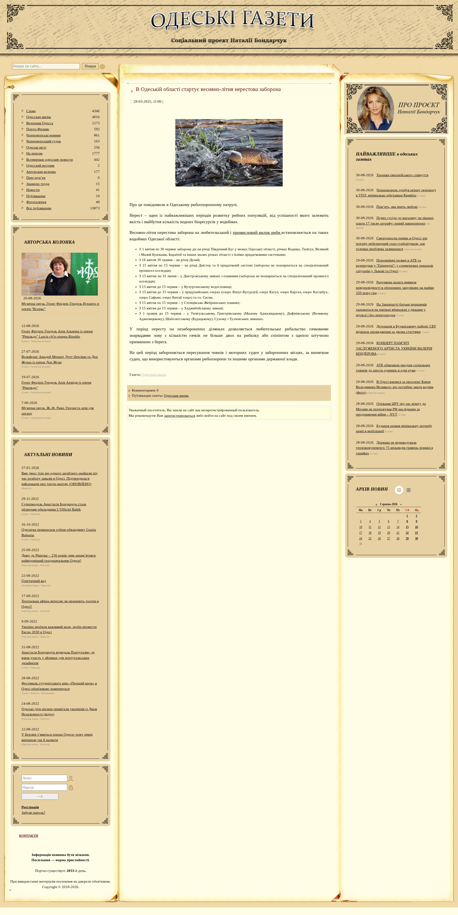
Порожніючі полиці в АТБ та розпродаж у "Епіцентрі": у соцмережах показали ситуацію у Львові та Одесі (394, 265)
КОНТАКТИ (28, 836)
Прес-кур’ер (63, 178)
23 (416, 532)
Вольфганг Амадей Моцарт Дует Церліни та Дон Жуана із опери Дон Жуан (59, 359)
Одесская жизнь (63, 117)
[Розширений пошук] (102, 66)
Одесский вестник (63, 165)
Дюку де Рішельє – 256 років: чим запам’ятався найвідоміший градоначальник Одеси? (58, 558)
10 (360, 527)
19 (379, 532)
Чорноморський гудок (63, 141)
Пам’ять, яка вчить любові (396, 207)
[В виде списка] (408, 490)
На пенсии (63, 153)
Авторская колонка (63, 172)
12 (379, 527)
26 (379, 538)
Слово (63, 111)
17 (360, 532)
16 (416, 527)
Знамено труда (63, 184)
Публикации (63, 196)
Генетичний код (33, 581)
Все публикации (63, 208)
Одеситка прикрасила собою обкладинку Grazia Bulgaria (58, 532)
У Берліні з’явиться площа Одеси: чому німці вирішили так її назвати (57, 737)
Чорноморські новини (63, 135)
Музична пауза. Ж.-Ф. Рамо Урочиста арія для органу (57, 410)
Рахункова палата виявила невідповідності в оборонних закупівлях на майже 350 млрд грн (395, 287)
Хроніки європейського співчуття (402, 175)
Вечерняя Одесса (63, 123)
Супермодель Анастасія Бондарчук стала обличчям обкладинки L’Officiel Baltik (53, 507)
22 (407, 532)
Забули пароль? (33, 812)
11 (370, 527)
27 (388, 538)
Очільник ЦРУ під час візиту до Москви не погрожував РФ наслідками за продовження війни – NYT (391, 409)
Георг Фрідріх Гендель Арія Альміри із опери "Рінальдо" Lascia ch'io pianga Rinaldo (57, 334)
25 (370, 538)
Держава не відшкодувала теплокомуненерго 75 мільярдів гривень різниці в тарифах (394, 448)
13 (388, 527)
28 (397, 538)
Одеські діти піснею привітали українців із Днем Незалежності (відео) (59, 711)
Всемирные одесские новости (63, 159)
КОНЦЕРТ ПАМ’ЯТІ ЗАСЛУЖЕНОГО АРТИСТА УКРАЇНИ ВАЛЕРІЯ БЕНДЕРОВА (394, 348)
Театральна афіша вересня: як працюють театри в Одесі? (60, 603)
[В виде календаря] (399, 490)
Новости (63, 190)
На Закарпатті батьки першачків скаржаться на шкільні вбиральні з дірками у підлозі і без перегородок (391, 309)
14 (397, 527)
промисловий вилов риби (256, 232)
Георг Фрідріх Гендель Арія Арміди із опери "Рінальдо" (56, 385)
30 (416, 538)
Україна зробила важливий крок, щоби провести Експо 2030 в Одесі (59, 629)
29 (407, 538)
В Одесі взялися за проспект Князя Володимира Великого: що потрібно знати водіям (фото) (394, 387)
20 (388, 532)
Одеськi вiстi (63, 147)
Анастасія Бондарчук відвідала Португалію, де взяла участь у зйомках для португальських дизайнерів (58, 657)
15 (407, 527)
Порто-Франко (63, 129)
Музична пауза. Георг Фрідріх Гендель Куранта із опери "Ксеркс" (60, 306)
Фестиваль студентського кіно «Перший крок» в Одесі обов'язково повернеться (59, 686)
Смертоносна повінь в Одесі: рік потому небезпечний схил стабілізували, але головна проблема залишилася (391, 243)
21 (397, 532)
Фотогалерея (63, 202)
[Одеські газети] (229, 29)
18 (370, 532)
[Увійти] (39, 796)
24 (360, 538)
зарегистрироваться (179, 415)
